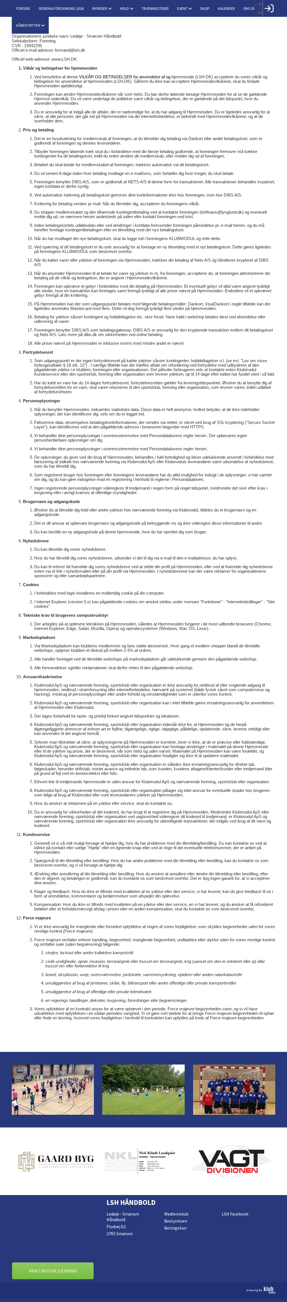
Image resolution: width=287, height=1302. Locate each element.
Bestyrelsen (175, 1221)
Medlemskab (176, 1214)
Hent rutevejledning (53, 1271)
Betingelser (175, 1228)
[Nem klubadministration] (143, 1290)
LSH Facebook (235, 1214)
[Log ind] (269, 8)
